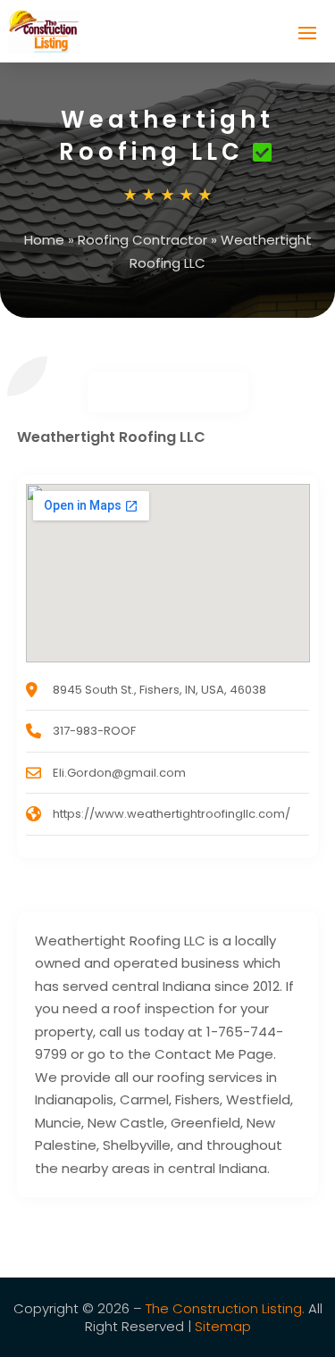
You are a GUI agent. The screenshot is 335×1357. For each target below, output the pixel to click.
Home (44, 239)
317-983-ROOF (94, 730)
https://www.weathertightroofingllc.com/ (171, 813)
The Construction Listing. (225, 1308)
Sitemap (223, 1326)
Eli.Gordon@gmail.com (119, 772)
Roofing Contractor (142, 239)
